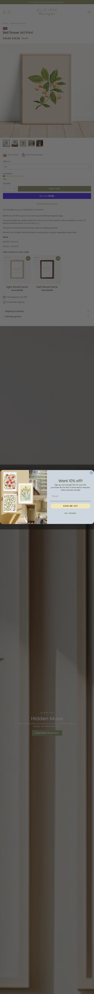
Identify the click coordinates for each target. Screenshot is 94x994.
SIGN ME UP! (70, 506)
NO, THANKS (70, 513)
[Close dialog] (91, 472)
